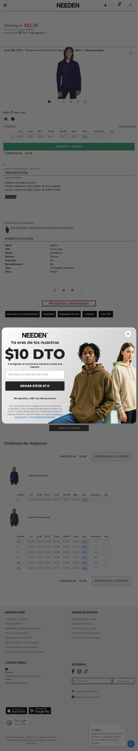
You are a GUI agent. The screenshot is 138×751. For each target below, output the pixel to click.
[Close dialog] (128, 334)
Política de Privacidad (45, 417)
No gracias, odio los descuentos (35, 398)
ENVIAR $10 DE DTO (35, 386)
